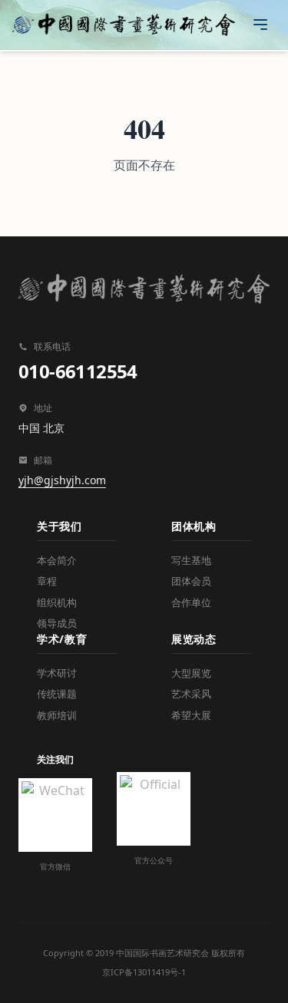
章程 (47, 581)
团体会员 (191, 581)
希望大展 (191, 715)
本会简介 (57, 560)
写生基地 (191, 560)
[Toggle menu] (260, 24)
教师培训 (57, 715)
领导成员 (57, 623)
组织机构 (57, 602)
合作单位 (191, 602)
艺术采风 (191, 694)
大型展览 (191, 673)
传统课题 (57, 694)
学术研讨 (57, 673)
